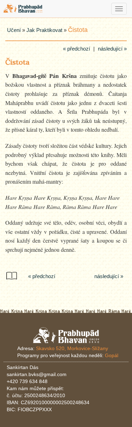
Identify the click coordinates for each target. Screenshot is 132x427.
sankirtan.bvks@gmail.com (37, 374)
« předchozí (76, 49)
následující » (112, 49)
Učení (14, 30)
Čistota (78, 29)
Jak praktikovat (44, 30)
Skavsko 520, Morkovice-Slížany (72, 348)
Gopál (111, 355)
